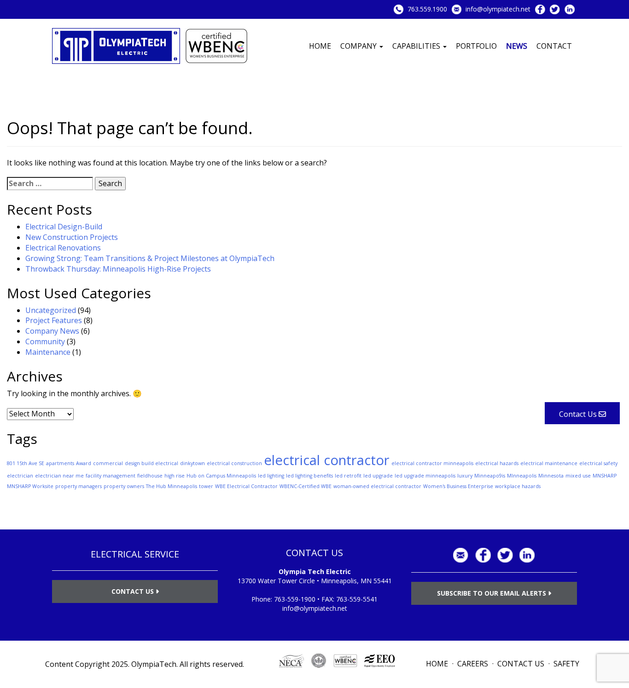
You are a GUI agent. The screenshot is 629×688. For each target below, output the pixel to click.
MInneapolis (521, 475)
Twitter (555, 9)
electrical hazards (496, 463)
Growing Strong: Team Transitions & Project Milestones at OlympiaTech (149, 258)
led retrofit (348, 475)
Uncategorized (50, 310)
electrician (20, 475)
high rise (174, 475)
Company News (52, 331)
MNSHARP (605, 475)
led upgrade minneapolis (425, 475)
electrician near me (59, 475)
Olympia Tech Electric (315, 571)
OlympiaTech (153, 664)
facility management (110, 475)
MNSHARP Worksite (30, 486)
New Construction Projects (71, 237)
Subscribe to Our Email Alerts (492, 593)
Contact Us (133, 591)
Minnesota (551, 475)
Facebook (540, 9)
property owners (124, 486)
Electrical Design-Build (63, 227)
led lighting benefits (309, 475)
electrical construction (234, 463)
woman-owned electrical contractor (377, 486)
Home (320, 46)
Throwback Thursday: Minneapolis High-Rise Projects (118, 269)
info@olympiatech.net (498, 9)
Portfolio (476, 46)
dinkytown (192, 463)
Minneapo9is (489, 475)
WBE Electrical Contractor (246, 486)
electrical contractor (327, 460)
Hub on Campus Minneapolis (221, 475)
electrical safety (598, 463)
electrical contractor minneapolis (432, 463)
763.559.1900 (427, 9)
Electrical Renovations (63, 248)
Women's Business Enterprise (458, 486)
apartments (60, 463)
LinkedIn (570, 9)
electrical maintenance (548, 463)
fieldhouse (150, 475)
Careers (472, 663)
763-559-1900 (294, 599)
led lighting (271, 475)
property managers (78, 486)
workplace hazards (518, 486)
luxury (464, 475)
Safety (566, 663)
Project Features (53, 320)
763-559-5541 (357, 599)
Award (83, 463)
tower (206, 486)
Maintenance (47, 352)
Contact (554, 46)
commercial (108, 463)
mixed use (578, 475)
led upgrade (378, 475)
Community (45, 341)
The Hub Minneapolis (171, 486)
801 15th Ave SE (25, 463)
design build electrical (151, 463)
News (516, 46)
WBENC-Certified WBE (306, 486)
